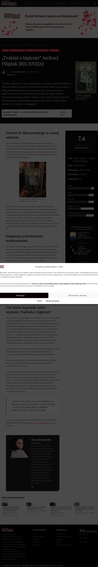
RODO (40, 301)
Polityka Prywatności (52, 301)
